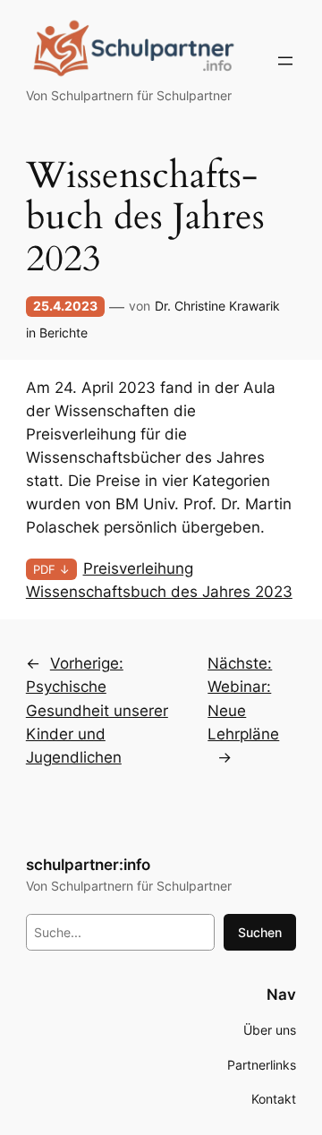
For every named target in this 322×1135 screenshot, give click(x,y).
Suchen (260, 932)
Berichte (63, 332)
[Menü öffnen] (285, 61)
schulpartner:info (88, 865)
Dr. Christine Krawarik (217, 305)
